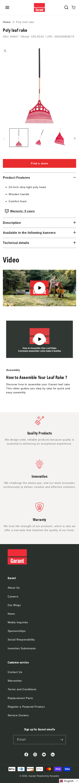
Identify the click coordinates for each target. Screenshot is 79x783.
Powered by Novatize (48, 776)
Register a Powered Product (26, 706)
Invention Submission (22, 648)
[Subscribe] (61, 739)
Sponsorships (17, 630)
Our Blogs (14, 605)
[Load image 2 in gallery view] (39, 138)
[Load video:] (39, 288)
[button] (7, 7)
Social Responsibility (21, 639)
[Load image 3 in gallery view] (60, 138)
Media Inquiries (18, 622)
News (11, 613)
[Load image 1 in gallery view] (19, 138)
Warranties (15, 680)
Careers (13, 596)
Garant (32, 776)
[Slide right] (75, 138)
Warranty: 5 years (22, 211)
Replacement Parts (20, 698)
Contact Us (15, 672)
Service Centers (18, 715)
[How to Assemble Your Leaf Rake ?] (39, 339)
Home (7, 22)
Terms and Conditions (22, 689)
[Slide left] (4, 138)
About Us (14, 587)
